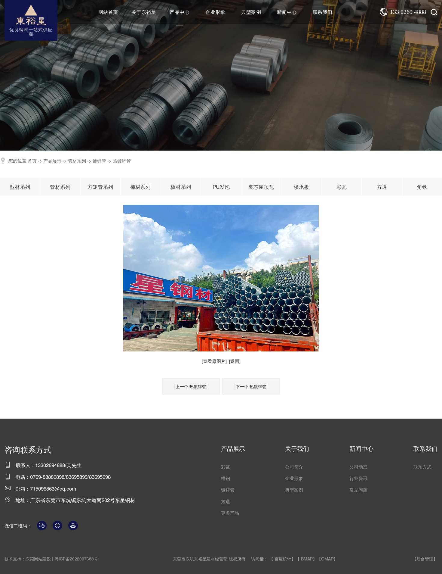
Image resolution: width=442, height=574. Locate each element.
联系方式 (422, 466)
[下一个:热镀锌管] (251, 386)
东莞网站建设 (38, 559)
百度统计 (283, 559)
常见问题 (358, 489)
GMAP (327, 559)
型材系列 (20, 186)
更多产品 (230, 513)
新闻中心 (287, 11)
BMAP (307, 559)
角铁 (422, 186)
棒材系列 (140, 186)
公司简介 (294, 466)
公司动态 (358, 466)
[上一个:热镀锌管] (190, 386)
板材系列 (180, 186)
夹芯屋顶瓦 (261, 186)
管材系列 (77, 160)
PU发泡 (221, 186)
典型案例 (251, 11)
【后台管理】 (424, 559)
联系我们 (323, 11)
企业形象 (215, 11)
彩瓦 (341, 186)
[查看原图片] (214, 361)
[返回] (235, 361)
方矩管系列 (100, 186)
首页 (32, 160)
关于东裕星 (143, 11)
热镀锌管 (122, 160)
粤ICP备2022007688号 (76, 559)
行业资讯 (358, 478)
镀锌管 (99, 160)
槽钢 (225, 478)
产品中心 (179, 11)
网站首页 (108, 11)
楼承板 (301, 186)
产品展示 (52, 160)
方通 (382, 186)
